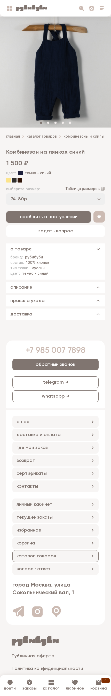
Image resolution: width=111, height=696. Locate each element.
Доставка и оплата (39, 434)
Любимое (75, 688)
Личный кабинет (34, 504)
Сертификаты (32, 473)
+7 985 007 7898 (55, 351)
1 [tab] (41, 123)
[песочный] (8, 180)
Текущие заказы (35, 517)
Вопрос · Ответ (34, 569)
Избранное (29, 530)
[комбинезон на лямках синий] (55, 72)
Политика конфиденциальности (47, 668)
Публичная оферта (33, 656)
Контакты (27, 486)
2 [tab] (48, 123)
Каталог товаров (42, 136)
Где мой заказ (32, 447)
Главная (13, 136)
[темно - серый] (14, 180)
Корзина (26, 543)
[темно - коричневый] (20, 180)
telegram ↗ (55, 382)
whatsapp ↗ (55, 396)
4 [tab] (63, 123)
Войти (10, 688)
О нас (23, 422)
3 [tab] (55, 123)
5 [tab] (70, 123)
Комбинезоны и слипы (84, 136)
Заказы (29, 688)
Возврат (26, 460)
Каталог (51, 688)
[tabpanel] (55, 72)
